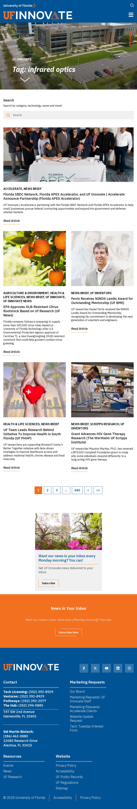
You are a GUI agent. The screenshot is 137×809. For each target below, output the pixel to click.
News (7, 771)
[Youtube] (106, 668)
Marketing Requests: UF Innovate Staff (87, 699)
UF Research (12, 777)
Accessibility (65, 771)
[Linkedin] (118, 668)
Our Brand (77, 691)
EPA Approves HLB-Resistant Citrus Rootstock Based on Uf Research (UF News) (31, 310)
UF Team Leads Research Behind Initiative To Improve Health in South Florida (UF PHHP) (32, 434)
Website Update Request (81, 719)
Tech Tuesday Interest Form (86, 728)
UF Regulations (67, 783)
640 (77, 490)
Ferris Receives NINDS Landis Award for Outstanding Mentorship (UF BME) (102, 300)
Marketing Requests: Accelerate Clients (85, 709)
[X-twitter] (95, 668)
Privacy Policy (66, 765)
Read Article (11, 221)
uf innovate (22, 59)
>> (98, 490)
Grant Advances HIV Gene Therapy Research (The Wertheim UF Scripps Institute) (99, 438)
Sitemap (62, 788)
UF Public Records (69, 777)
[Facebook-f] (84, 668)
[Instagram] (129, 668)
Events (8, 765)
